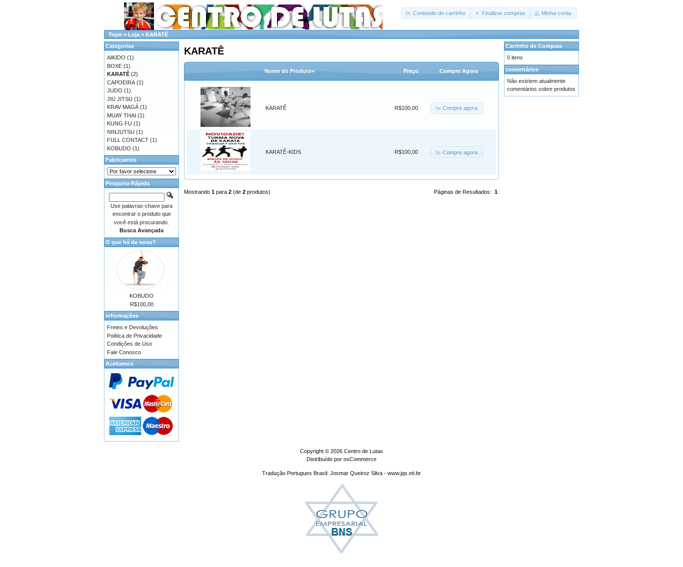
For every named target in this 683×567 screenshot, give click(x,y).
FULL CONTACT (127, 140)
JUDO (114, 90)
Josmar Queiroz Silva (356, 473)
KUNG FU (119, 123)
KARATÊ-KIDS (283, 152)
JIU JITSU (119, 99)
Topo (115, 34)
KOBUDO (119, 148)
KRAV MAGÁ (122, 107)
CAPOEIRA (121, 82)
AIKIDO (116, 57)
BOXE (114, 66)
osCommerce (360, 459)
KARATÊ (157, 34)
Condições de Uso (129, 344)
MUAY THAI (121, 115)
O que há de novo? (131, 242)
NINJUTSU (120, 132)
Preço (411, 71)
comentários (522, 69)
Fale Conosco (124, 352)
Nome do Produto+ (289, 71)
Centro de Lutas (363, 451)
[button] (436, 13)
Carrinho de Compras (534, 46)
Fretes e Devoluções (132, 327)
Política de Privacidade (134, 336)
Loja (134, 34)
